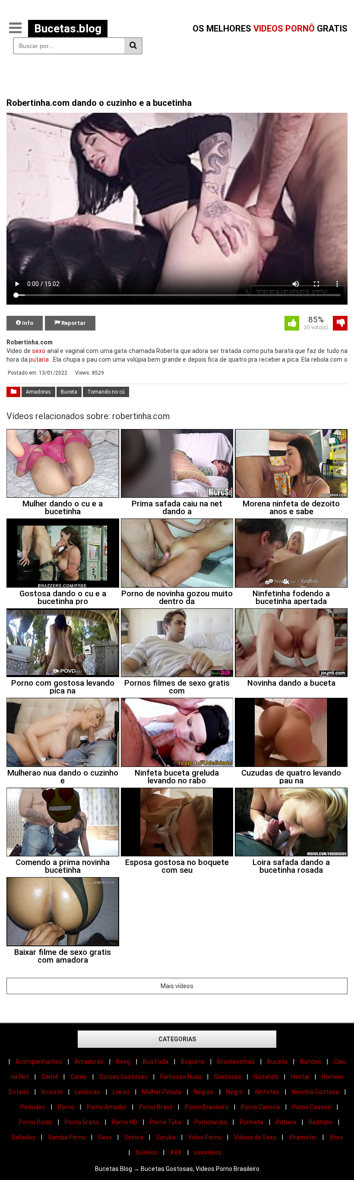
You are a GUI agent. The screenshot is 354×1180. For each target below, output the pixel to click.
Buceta (69, 392)
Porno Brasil (155, 1107)
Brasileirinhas (236, 1061)
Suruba (166, 1137)
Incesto (52, 1091)
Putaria (286, 1122)
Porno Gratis (82, 1122)
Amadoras (38, 392)
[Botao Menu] (15, 28)
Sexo (105, 1137)
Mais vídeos (177, 986)
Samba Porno (66, 1137)
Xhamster (303, 1137)
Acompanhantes (39, 1061)
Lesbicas (87, 1091)
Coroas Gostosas (123, 1076)
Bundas (310, 1061)
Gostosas (227, 1076)
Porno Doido (35, 1122)
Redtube (320, 1122)
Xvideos (147, 1152)
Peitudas (32, 1107)
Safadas (23, 1137)
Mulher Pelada (161, 1091)
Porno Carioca (260, 1107)
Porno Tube (166, 1122)
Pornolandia (210, 1122)
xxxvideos (207, 1152)
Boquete (193, 1061)
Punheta (251, 1122)
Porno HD (124, 1122)
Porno (66, 1107)
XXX (176, 1152)
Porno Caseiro (311, 1107)
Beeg (123, 1061)
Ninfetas (267, 1091)
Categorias (177, 1039)
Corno (78, 1076)
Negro (234, 1091)
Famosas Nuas (181, 1076)
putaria (39, 359)
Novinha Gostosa (315, 1091)
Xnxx (336, 1137)
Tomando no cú (106, 392)
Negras (204, 1091)
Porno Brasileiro (206, 1107)
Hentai (300, 1076)
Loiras (121, 1091)
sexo (38, 350)
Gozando (266, 1076)
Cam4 (49, 1076)
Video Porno (204, 1137)
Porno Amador (106, 1107)
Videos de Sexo (255, 1137)
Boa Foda (155, 1061)
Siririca (133, 1137)
